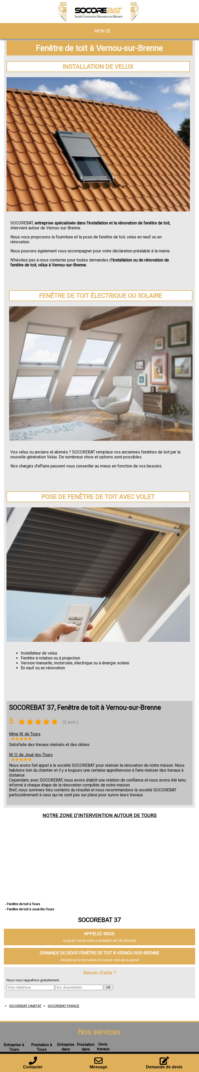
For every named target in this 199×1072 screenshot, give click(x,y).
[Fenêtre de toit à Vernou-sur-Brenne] (99, 12)
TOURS (149, 815)
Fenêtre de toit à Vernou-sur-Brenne (99, 48)
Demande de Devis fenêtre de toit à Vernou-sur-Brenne (99, 952)
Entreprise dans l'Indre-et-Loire (65, 1051)
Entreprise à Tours (14, 1047)
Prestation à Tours (41, 1047)
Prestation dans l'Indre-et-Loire (86, 1051)
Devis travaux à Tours (103, 1049)
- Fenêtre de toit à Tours (22, 904)
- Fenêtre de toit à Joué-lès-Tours (29, 909)
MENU (100, 31)
